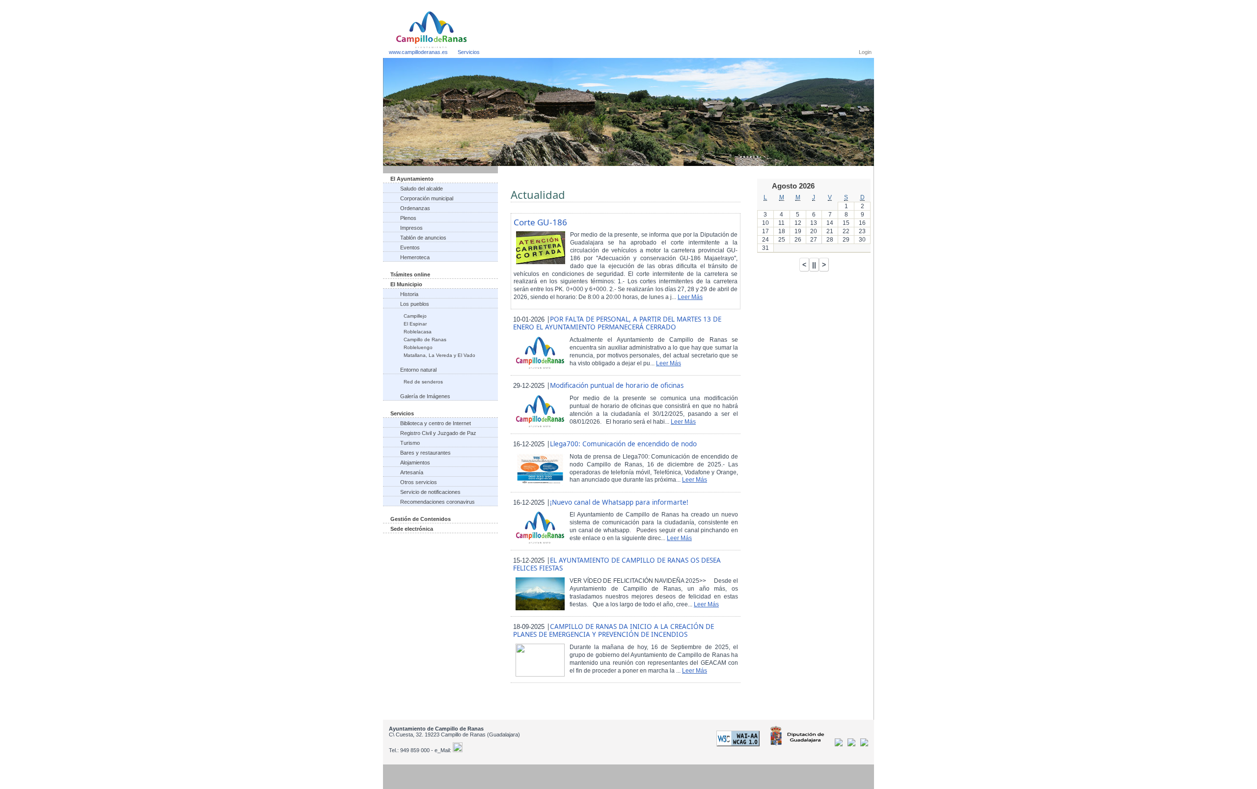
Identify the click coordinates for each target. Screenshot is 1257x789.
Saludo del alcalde (421, 188)
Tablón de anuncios (423, 238)
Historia (409, 294)
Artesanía (411, 472)
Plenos (408, 218)
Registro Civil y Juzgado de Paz (438, 433)
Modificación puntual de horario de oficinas (616, 385)
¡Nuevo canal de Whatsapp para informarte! (619, 502)
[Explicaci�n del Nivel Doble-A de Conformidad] (739, 744)
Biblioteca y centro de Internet (435, 423)
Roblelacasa (418, 331)
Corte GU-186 (540, 222)
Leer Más (690, 297)
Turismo (410, 443)
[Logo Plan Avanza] (840, 744)
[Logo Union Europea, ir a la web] (864, 744)
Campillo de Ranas (425, 339)
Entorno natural (418, 370)
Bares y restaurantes (425, 453)
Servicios (469, 52)
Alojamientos (415, 462)
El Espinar (415, 323)
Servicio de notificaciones (430, 492)
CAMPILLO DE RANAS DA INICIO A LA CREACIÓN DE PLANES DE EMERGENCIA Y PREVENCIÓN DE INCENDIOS (613, 630)
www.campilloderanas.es (418, 52)
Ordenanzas (415, 208)
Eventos (410, 247)
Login (865, 52)
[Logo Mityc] (853, 744)
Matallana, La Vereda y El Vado (439, 355)
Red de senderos (423, 381)
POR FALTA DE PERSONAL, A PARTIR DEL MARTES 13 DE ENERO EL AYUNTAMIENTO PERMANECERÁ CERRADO (617, 323)
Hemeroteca (415, 257)
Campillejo (415, 316)
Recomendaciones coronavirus (437, 502)
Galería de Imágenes (425, 396)
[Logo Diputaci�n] (799, 744)
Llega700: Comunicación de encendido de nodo (623, 443)
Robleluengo (418, 347)
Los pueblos (414, 304)
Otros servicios (418, 482)
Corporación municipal (426, 198)
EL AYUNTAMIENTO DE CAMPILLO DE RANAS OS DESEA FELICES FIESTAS (617, 564)
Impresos (411, 228)
